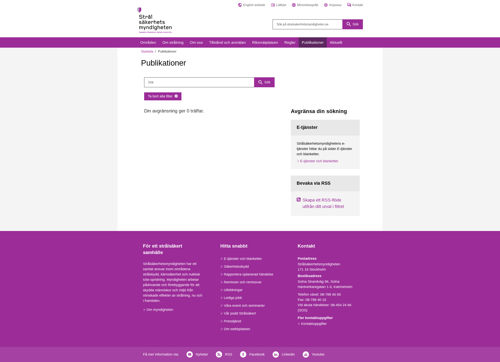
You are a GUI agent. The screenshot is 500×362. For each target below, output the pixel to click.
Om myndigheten (159, 310)
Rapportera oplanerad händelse (248, 274)
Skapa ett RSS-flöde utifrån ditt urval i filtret (323, 203)
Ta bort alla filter (160, 96)
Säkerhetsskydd (236, 266)
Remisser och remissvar (243, 282)
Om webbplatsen (237, 329)
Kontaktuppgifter (314, 324)
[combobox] (318, 24)
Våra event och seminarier (244, 306)
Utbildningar (233, 290)
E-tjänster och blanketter (319, 161)
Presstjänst (232, 321)
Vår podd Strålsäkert (240, 313)
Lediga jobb (233, 298)
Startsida (147, 51)
